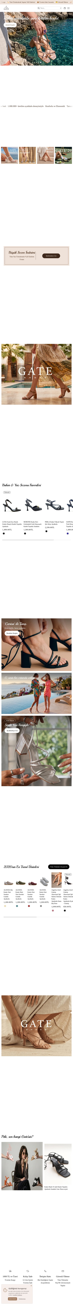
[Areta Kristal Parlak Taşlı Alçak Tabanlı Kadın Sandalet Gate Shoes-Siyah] (12, 505)
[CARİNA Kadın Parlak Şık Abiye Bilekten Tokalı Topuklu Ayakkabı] (33, 505)
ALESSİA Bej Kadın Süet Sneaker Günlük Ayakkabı (8, 894)
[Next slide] (71, 39)
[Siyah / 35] (46, 533)
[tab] (32, 62)
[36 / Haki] (17, 906)
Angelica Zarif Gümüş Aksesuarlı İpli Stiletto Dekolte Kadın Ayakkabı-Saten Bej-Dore (56, 896)
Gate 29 (58, 166)
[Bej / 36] (5, 906)
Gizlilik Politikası (17, 1295)
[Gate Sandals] (9, 155)
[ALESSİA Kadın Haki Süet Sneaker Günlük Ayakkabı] (21, 880)
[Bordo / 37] (29, 906)
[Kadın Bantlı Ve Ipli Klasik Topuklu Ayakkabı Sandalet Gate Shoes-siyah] (58, 1164)
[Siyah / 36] (3, 533)
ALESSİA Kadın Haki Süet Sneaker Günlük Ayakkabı (20, 894)
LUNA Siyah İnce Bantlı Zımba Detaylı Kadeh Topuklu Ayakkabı (54, 524)
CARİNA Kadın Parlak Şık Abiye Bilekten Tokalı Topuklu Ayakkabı (32, 524)
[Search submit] (60, 8)
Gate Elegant (23, 166)
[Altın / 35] (52, 910)
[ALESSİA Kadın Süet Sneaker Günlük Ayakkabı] (33, 880)
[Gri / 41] (41, 906)
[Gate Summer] (45, 155)
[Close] (31, 1286)
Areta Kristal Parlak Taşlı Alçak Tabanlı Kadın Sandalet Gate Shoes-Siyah (11, 524)
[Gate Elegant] (27, 155)
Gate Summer (42, 166)
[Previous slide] (2, 39)
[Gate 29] (63, 155)
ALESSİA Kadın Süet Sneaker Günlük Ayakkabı (31, 894)
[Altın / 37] (25, 533)
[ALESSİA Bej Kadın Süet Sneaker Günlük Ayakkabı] (9, 880)
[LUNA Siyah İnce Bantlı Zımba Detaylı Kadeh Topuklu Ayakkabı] (54, 505)
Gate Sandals (5, 166)
